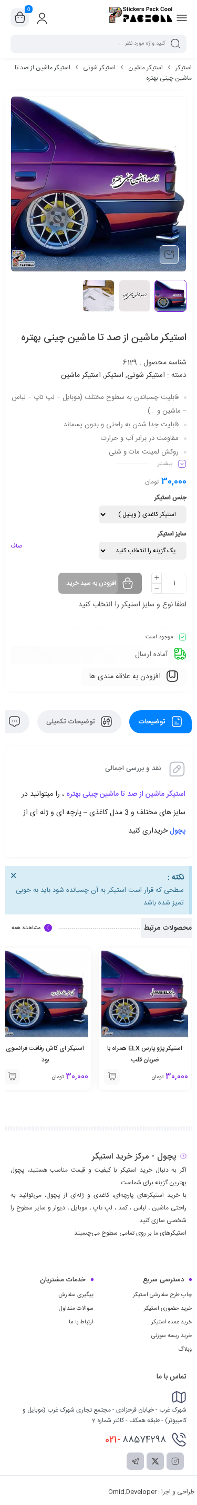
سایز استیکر (172, 534)
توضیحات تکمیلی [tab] (71, 722)
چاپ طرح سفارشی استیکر (162, 1295)
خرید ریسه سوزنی (171, 1336)
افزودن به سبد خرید (91, 583)
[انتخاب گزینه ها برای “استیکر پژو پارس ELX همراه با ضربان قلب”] (112, 1077)
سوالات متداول (76, 1308)
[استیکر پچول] (140, 17)
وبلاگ (185, 1349)
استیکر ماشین (145, 67)
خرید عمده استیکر (171, 1322)
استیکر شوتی (99, 67)
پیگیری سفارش (76, 1295)
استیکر (183, 67)
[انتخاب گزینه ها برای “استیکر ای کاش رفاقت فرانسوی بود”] (12, 1077)
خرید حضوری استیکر (168, 1308)
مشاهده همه (26, 928)
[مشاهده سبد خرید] (20, 18)
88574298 (135, 1440)
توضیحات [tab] (152, 722)
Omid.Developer (132, 1492)
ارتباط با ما (81, 1322)
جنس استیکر (170, 497)
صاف (16, 546)
